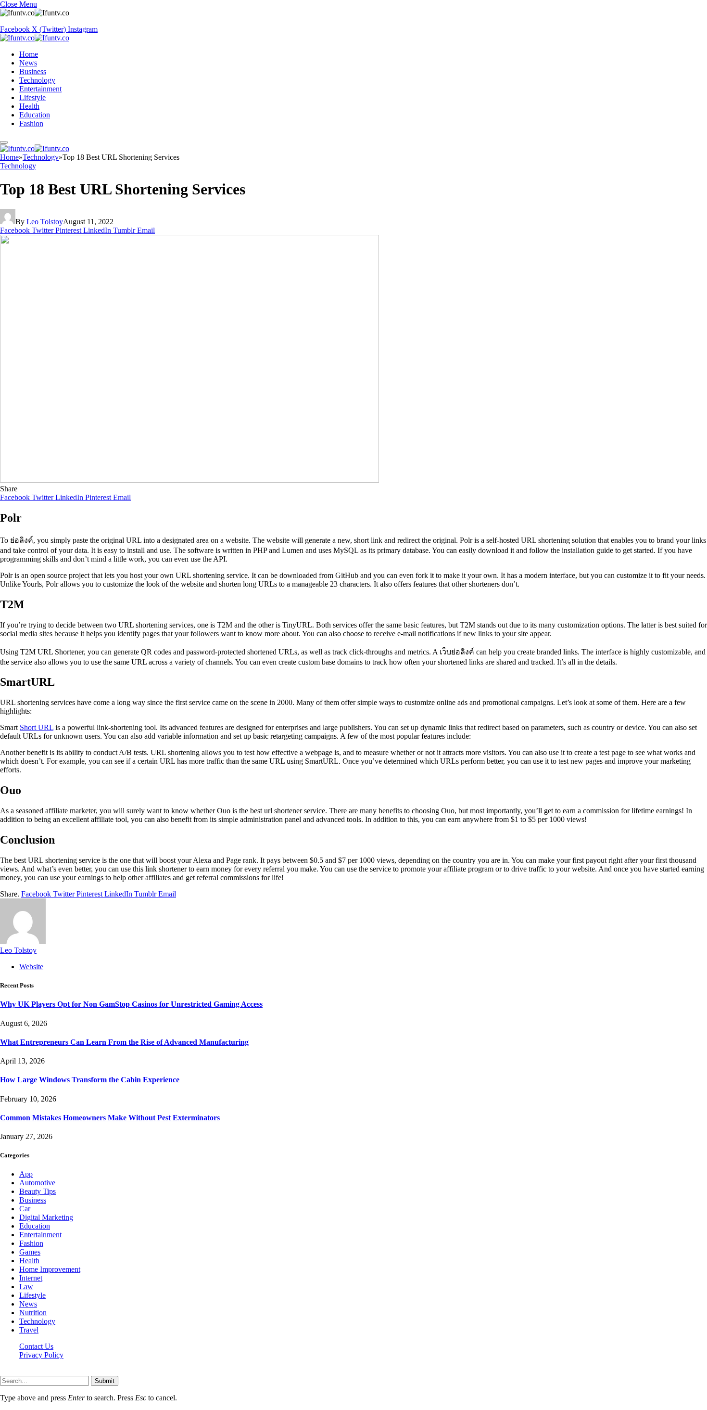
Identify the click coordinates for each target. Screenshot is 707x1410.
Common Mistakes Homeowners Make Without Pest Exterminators (110, 1118)
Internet (30, 1278)
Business (32, 71)
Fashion (31, 123)
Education (34, 115)
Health (29, 106)
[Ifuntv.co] (34, 38)
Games (29, 1252)
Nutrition (33, 1312)
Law (26, 1286)
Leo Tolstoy (44, 222)
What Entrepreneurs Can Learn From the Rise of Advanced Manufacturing (124, 1042)
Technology (37, 80)
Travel (28, 1330)
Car (24, 1209)
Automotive (37, 1183)
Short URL (36, 727)
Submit (104, 1380)
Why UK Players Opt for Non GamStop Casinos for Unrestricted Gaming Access (131, 1004)
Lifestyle (32, 97)
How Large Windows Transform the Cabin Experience (89, 1080)
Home (28, 54)
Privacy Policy (41, 1355)
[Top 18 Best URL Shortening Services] (189, 480)
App (26, 1174)
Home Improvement (49, 1269)
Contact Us (36, 1346)
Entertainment (40, 89)
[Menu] (4, 142)
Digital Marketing (46, 1217)
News (28, 63)
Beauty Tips (37, 1191)
